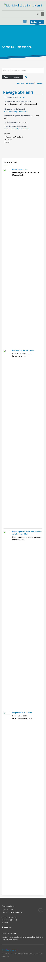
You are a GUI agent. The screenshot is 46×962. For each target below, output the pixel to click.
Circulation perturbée (19, 169)
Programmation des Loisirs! (22, 713)
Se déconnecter (9, 950)
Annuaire (20, 83)
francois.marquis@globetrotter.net (16, 129)
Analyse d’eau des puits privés (23, 350)
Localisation (7, 927)
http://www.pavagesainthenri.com (16, 112)
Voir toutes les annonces (34, 83)
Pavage (21, 97)
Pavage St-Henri (18, 92)
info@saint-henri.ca (15, 912)
